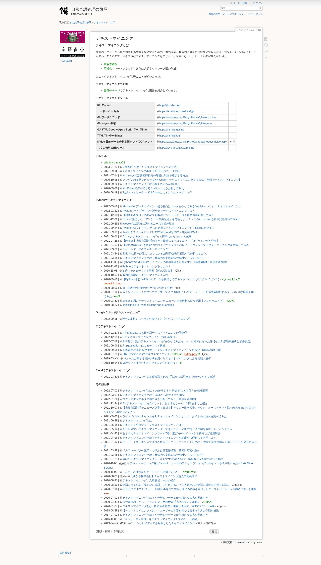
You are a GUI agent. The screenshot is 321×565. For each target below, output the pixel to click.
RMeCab (177, 354)
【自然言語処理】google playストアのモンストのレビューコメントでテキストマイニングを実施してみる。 (187, 245)
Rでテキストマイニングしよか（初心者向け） (150, 337)
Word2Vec (189, 471)
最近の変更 (214, 14)
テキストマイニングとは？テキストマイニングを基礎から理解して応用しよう (169, 437)
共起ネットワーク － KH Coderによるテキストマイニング (157, 192)
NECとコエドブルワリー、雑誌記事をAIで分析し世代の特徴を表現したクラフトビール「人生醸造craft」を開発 (189, 489)
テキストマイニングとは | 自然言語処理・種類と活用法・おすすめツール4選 (168, 506)
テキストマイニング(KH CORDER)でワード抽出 (151, 171)
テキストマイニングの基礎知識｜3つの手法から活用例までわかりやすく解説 (169, 376)
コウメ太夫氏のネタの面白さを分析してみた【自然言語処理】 (160, 399)
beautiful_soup (112, 283)
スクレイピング (230, 279)
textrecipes (190, 354)
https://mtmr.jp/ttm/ (169, 135)
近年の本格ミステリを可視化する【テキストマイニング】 (157, 318)
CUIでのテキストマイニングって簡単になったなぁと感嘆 (157, 236)
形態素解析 (110, 64)
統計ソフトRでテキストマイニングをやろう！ (150, 362)
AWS (117, 296)
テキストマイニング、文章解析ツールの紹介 (149, 480)
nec (107, 493)
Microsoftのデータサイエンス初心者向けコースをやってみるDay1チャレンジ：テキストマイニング (182, 206)
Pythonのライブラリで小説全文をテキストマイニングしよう (159, 210)
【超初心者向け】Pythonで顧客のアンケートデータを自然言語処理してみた (168, 215)
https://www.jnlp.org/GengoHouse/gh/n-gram (185, 123)
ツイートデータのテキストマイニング (145, 249)
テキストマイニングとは (137, 420)
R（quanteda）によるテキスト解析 (144, 345)
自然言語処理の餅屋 (80, 22)
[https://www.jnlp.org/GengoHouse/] (73, 51)
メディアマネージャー (234, 14)
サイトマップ (255, 14)
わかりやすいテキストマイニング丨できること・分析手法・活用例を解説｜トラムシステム (177, 429)
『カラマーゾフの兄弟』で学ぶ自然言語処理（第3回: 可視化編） (161, 450)
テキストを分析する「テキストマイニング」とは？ (153, 424)
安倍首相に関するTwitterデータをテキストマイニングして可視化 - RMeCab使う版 (172, 350)
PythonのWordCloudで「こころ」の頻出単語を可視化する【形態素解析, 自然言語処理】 (175, 262)
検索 (260, 8)
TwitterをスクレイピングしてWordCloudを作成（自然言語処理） (161, 232)
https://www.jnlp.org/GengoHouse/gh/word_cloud (188, 117)
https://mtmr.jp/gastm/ (171, 129)
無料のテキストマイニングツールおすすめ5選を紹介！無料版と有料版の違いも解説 (173, 459)
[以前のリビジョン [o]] (266, 45)
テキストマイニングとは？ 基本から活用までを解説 (154, 395)
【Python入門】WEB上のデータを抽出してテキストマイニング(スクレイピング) (171, 279)
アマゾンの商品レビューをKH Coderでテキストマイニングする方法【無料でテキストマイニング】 (182, 179)
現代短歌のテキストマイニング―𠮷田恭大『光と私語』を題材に (161, 501)
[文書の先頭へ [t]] (266, 58)
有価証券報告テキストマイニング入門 (145, 275)
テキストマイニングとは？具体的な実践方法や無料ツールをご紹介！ (164, 257)
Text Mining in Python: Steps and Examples (148, 304)
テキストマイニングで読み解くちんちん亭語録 (151, 184)
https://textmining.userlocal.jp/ (176, 111)
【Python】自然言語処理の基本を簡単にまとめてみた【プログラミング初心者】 (171, 240)
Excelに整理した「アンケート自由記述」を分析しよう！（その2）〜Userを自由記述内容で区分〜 (182, 219)
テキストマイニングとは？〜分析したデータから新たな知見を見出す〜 (165, 497)
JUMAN (207, 501)
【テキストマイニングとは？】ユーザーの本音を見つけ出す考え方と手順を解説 (171, 510)
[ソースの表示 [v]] (266, 39)
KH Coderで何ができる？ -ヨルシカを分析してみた (153, 188)
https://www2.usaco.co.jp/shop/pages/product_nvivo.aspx (193, 141)
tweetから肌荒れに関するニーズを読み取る (148, 223)
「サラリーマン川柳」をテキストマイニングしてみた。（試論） (161, 519)
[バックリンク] (266, 51)
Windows (109, 162)
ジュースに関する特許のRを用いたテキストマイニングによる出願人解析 (167, 358)
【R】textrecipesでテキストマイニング (146, 354)
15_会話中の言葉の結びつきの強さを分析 (148, 287)
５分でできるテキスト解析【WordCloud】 (147, 270)
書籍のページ (112, 90)
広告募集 (66, 61)
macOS (120, 162)
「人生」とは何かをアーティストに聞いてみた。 (151, 471)
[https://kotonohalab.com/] (73, 37)
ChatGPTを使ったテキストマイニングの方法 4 (151, 166)
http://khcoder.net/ (169, 105)
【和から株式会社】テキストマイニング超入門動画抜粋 (163, 476)
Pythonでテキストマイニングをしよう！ (146, 266)
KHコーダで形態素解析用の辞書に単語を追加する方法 (155, 175)
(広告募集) (65, 552)
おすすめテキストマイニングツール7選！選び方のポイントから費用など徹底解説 (171, 433)
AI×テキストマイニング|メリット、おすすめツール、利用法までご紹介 (165, 403)
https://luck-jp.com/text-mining (176, 147)
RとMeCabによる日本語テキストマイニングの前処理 (155, 332)
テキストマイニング (104, 22)
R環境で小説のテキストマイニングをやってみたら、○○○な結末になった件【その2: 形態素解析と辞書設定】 (188, 341)
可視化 (108, 68)
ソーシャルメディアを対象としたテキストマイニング (163, 523)
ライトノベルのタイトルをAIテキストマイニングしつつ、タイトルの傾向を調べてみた (175, 416)
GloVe (230, 300)
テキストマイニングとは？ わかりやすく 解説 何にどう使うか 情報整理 (165, 390)
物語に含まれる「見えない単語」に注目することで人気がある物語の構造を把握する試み (176, 484)
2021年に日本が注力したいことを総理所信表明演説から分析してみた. (165, 253)
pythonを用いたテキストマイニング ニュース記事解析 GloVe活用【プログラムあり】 (174, 300)
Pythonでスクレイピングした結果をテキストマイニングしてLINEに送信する (169, 227)
